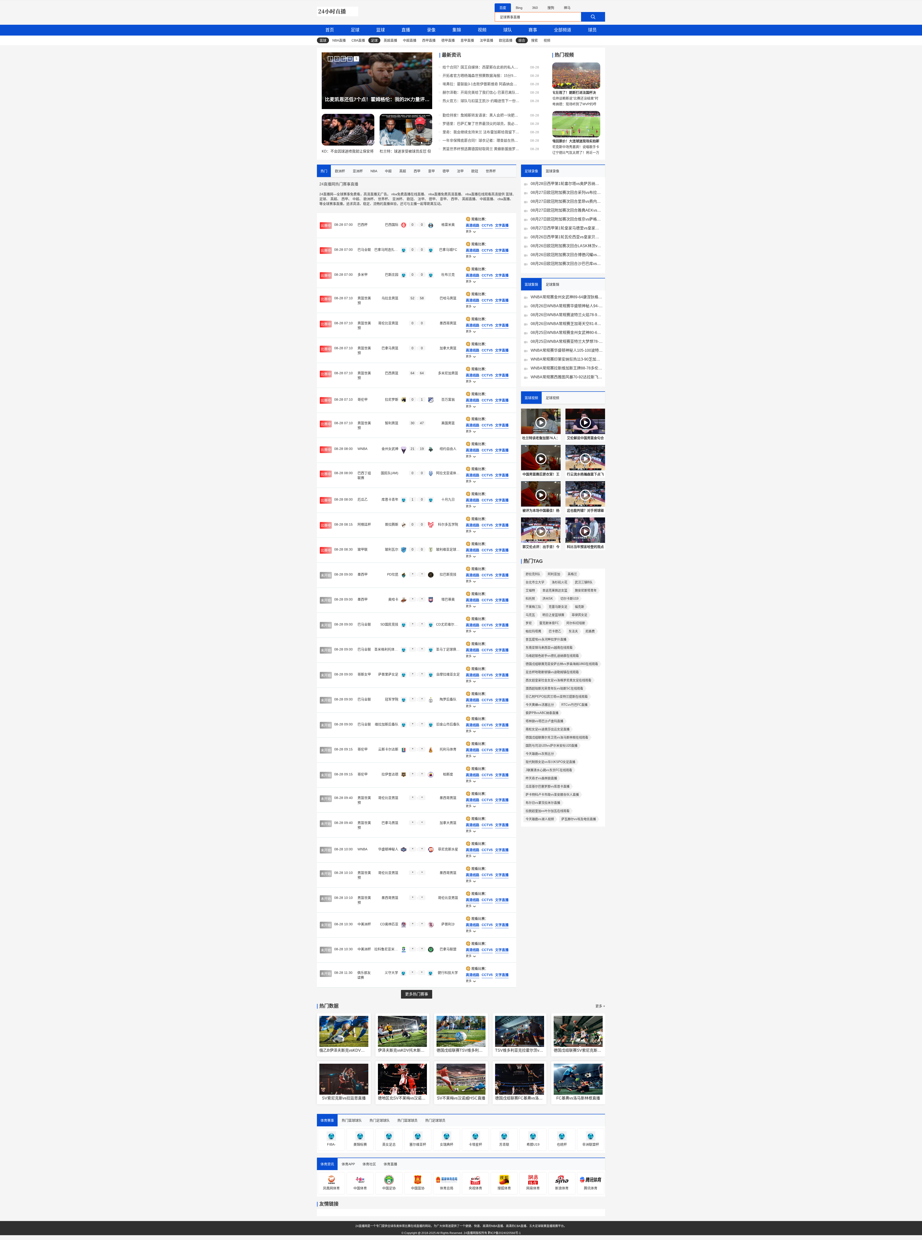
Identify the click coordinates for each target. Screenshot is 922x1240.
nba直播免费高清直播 (444, 194)
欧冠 (410, 199)
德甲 (432, 199)
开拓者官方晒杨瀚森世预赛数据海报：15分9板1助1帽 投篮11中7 (481, 76)
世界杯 (383, 199)
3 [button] (343, 59)
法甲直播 (486, 40)
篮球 (380, 30)
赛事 (532, 30)
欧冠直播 (505, 40)
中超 (355, 199)
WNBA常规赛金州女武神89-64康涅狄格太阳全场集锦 (567, 297)
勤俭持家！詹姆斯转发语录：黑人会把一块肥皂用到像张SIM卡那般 (481, 115)
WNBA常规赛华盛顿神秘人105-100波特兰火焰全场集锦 (567, 350)
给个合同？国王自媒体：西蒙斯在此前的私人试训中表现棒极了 (481, 67)
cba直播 (503, 199)
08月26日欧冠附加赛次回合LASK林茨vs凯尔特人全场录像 (567, 246)
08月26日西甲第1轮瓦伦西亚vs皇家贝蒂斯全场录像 (567, 237)
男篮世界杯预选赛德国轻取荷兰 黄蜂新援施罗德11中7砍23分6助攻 (481, 149)
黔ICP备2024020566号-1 (504, 1233)
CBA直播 (358, 40)
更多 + (600, 1006)
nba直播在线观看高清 (481, 194)
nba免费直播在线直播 (407, 194)
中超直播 (409, 40)
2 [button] (337, 59)
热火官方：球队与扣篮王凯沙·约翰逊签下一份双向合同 (481, 101)
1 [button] (330, 59)
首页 (329, 30)
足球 (355, 30)
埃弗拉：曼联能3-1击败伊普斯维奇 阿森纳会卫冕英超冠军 (481, 84)
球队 (507, 30)
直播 (405, 30)
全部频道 (562, 30)
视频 (482, 30)
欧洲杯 (369, 199)
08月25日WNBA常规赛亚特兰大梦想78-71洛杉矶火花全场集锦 (567, 341)
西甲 (344, 199)
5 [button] (356, 59)
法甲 (421, 199)
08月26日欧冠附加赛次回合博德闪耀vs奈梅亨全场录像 (567, 255)
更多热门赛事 (416, 994)
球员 (592, 30)
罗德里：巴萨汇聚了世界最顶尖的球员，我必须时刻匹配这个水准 (481, 124)
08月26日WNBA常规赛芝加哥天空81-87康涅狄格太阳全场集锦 (567, 324)
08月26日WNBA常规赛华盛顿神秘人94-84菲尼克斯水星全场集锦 (567, 306)
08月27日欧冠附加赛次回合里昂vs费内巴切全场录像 (567, 201)
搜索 (534, 40)
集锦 (456, 30)
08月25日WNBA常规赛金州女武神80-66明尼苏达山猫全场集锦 (567, 333)
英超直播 (390, 40)
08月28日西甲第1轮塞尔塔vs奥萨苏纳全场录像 (567, 184)
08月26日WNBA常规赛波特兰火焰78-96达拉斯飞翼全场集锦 (567, 315)
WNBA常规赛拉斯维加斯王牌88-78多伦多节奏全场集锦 (567, 368)
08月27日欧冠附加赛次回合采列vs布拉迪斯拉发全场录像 (567, 192)
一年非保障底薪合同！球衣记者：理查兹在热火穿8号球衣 (481, 140)
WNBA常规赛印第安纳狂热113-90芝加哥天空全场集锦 (567, 359)
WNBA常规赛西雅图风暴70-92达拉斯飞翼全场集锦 (567, 377)
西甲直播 (429, 40)
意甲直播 (467, 40)
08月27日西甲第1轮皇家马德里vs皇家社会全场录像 (567, 228)
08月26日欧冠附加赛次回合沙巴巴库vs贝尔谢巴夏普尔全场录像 (567, 264)
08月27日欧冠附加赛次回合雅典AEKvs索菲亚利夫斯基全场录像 (567, 210)
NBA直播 (339, 40)
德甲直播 (448, 40)
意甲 (443, 199)
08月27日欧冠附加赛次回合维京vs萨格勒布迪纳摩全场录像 (567, 219)
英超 (333, 199)
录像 (431, 30)
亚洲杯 (397, 199)
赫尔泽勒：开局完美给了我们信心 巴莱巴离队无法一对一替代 (481, 92)
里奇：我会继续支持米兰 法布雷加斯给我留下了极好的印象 (481, 132)
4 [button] (350, 59)
